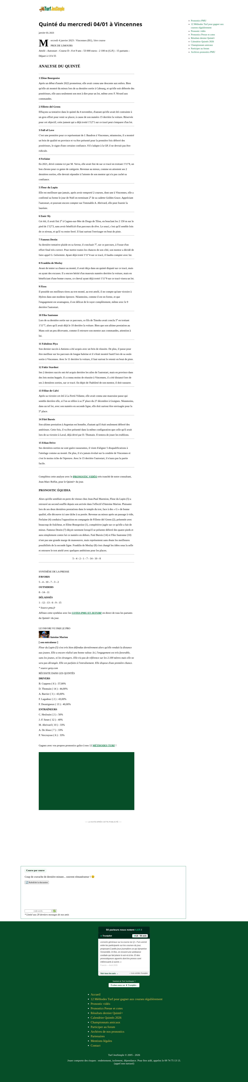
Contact (95, 1045)
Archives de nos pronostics (107, 1031)
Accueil (95, 994)
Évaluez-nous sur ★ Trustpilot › (124, 985)
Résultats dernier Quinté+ (203, 38)
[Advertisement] (103, 845)
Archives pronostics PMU (203, 52)
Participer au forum (200, 48)
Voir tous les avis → (109, 973)
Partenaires (98, 1036)
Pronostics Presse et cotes (203, 34)
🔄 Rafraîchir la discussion (37, 882)
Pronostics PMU (198, 20)
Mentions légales (101, 1041)
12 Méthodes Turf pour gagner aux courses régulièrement (126, 999)
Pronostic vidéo (198, 31)
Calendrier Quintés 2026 (202, 41)
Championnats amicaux (202, 45)
